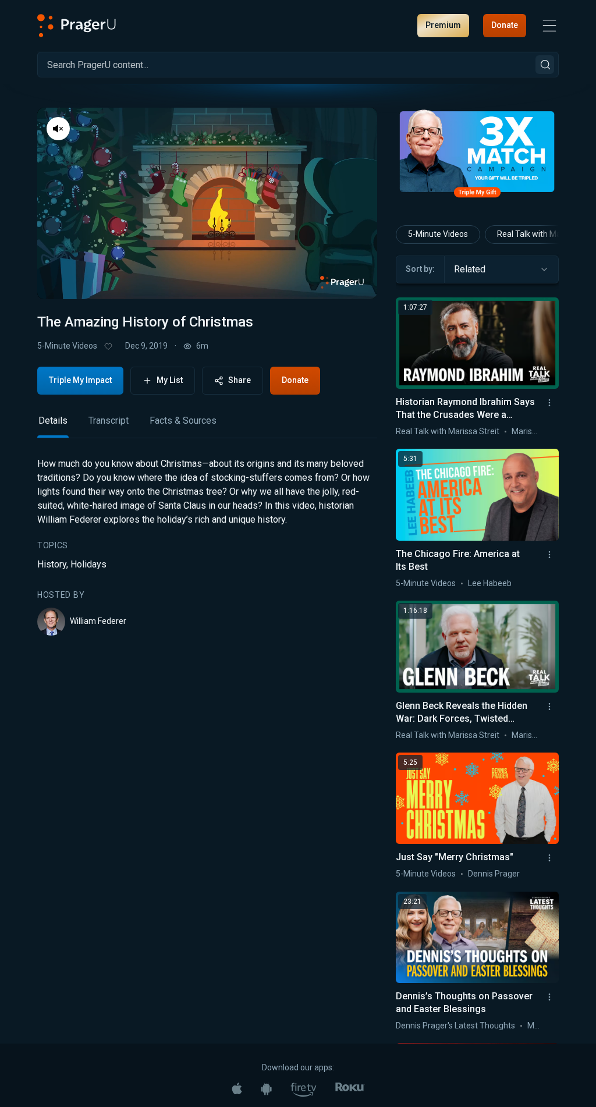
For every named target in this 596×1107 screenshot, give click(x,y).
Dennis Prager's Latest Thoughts (455, 1025)
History (51, 564)
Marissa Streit (537, 431)
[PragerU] (76, 25)
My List (170, 380)
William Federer (98, 621)
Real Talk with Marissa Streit (447, 431)
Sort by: (420, 269)
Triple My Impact (80, 380)
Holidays (88, 564)
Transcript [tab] (108, 420)
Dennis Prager (494, 873)
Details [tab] (53, 420)
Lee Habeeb (490, 583)
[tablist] (207, 425)
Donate (504, 25)
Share (239, 380)
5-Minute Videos (67, 345)
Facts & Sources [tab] (183, 420)
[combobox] (501, 269)
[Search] (544, 64)
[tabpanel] (207, 546)
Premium (443, 25)
